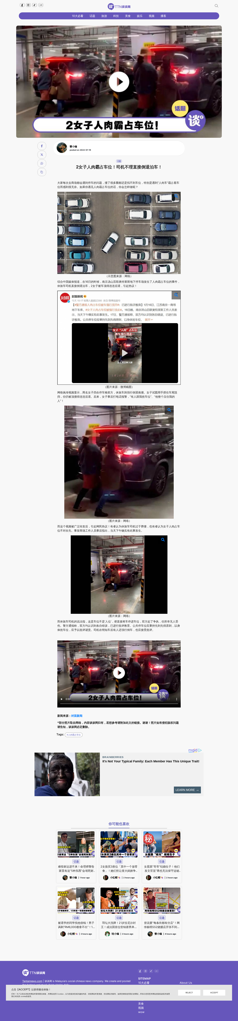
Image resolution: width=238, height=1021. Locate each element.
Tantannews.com (32, 981)
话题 (92, 16)
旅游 (104, 16)
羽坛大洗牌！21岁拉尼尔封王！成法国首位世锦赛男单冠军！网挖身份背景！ (119, 925)
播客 (163, 16)
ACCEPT (214, 992)
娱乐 (140, 16)
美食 (128, 16)
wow (141, 1012)
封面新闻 (76, 715)
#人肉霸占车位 (74, 734)
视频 (151, 16)
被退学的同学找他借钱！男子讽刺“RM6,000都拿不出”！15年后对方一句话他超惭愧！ (76, 925)
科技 (116, 16)
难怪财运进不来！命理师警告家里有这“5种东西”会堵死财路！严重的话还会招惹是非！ (76, 869)
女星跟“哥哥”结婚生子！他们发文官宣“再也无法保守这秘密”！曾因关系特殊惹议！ (162, 869)
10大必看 (77, 16)
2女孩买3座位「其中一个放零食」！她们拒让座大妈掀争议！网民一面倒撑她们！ (119, 869)
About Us (186, 982)
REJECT (189, 992)
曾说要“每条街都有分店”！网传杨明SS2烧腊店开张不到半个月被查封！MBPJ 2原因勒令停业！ (162, 925)
